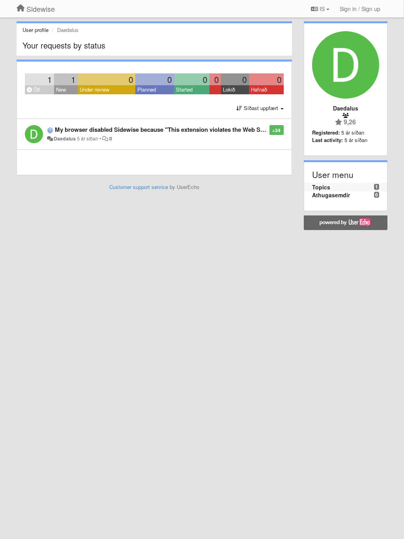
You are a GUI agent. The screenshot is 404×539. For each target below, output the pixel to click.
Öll (36, 89)
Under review (94, 89)
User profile (35, 30)
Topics (321, 187)
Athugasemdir (331, 195)
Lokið (229, 89)
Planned (146, 89)
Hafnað (259, 89)
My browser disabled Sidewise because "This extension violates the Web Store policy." (174, 129)
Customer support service (138, 187)
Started (184, 89)
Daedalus (65, 138)
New (61, 89)
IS (322, 9)
